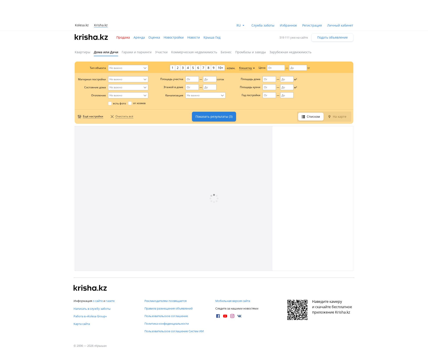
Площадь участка (171, 79)
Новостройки (174, 37)
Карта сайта (82, 324)
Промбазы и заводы (250, 52)
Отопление (98, 95)
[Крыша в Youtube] (225, 316)
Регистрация (312, 25)
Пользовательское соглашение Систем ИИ (174, 331)
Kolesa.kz (82, 25)
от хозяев (139, 103)
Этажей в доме (173, 87)
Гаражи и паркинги (137, 52)
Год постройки (251, 95)
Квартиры (82, 52)
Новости (193, 37)
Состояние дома (95, 87)
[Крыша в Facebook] (218, 316)
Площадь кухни (250, 87)
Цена (262, 68)
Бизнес (226, 52)
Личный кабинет (340, 25)
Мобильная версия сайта (232, 301)
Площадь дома (250, 79)
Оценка (154, 37)
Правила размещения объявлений (168, 308)
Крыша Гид (212, 37)
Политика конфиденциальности (166, 324)
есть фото (119, 103)
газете (110, 301)
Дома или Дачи (106, 52)
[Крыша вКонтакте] (239, 316)
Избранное (288, 25)
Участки (161, 52)
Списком (313, 116)
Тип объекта (98, 68)
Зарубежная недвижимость (290, 52)
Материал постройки (92, 79)
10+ (220, 68)
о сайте (98, 301)
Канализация (174, 95)
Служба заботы (262, 25)
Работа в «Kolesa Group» (90, 316)
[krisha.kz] (90, 288)
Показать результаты (214, 116)
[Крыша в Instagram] (232, 316)
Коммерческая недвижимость (194, 52)
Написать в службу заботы (92, 309)
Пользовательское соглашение (166, 316)
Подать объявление (332, 37)
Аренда (139, 37)
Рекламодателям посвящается (165, 301)
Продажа (123, 37)
